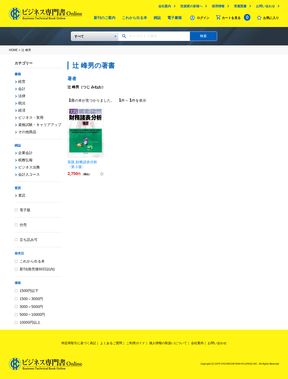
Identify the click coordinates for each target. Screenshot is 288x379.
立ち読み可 (29, 240)
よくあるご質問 (111, 343)
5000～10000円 (32, 314)
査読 (18, 188)
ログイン (203, 18)
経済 (21, 110)
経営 (21, 81)
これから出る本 (134, 18)
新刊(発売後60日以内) (37, 269)
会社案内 (164, 6)
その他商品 (27, 132)
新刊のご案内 (104, 18)
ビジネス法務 (29, 167)
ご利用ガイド (135, 343)
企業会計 (25, 153)
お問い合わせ (265, 6)
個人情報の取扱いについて (168, 343)
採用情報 (218, 6)
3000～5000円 (31, 307)
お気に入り (271, 18)
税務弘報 (25, 160)
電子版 (25, 210)
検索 (203, 36)
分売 (23, 225)
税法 (21, 103)
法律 (21, 96)
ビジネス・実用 (30, 117)
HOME (13, 50)
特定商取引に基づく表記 (78, 343)
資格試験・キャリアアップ (39, 125)
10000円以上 (30, 322)
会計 (21, 89)
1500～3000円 (31, 299)
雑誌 (157, 18)
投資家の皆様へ (191, 6)
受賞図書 (240, 6)
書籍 (18, 74)
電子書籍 (174, 18)
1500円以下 (29, 291)
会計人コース (29, 174)
